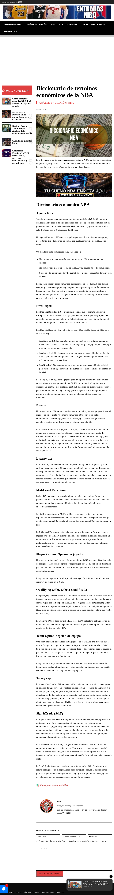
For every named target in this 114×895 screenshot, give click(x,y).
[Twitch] (102, 2)
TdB (45, 110)
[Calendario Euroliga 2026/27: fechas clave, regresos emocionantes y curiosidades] (6, 153)
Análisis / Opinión (53, 102)
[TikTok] (98, 2)
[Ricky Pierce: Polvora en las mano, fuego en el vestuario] (6, 114)
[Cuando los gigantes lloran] (6, 142)
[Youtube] (110, 2)
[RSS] (89, 2)
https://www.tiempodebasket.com (70, 806)
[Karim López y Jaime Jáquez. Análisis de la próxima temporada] (6, 128)
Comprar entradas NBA (54, 785)
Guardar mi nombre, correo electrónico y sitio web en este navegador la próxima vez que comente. (73, 841)
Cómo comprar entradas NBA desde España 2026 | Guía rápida (22, 102)
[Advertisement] (57, 57)
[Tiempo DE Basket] (57, 12)
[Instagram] (85, 2)
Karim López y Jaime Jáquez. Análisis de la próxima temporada (22, 130)
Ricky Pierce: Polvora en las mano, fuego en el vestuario (20, 116)
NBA (71, 102)
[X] (106, 2)
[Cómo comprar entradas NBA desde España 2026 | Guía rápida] (6, 101)
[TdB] (46, 809)
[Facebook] (88, 109)
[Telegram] (93, 2)
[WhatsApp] (102, 109)
